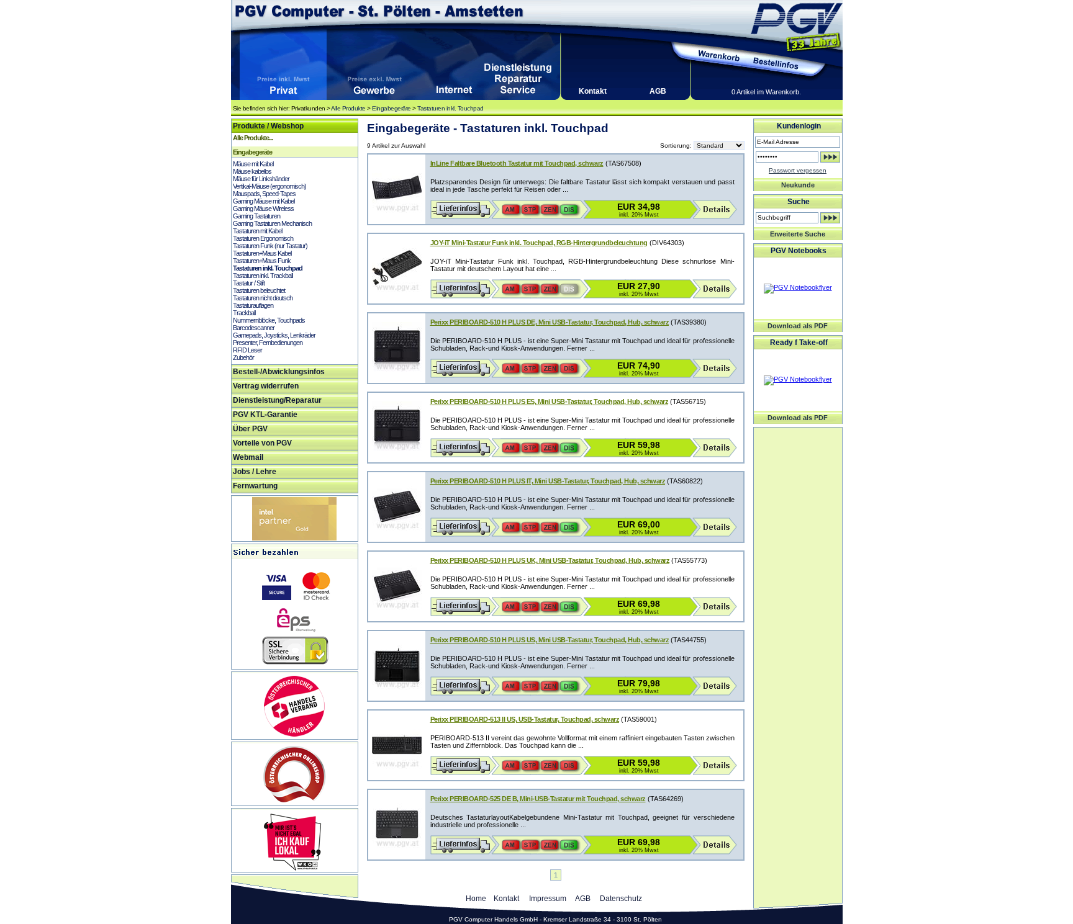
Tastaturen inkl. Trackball (262, 275)
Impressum (547, 898)
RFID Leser (247, 350)
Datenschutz (621, 898)
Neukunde (798, 185)
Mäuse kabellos (252, 171)
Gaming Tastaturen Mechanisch (272, 223)
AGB (658, 91)
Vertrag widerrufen (266, 386)
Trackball (244, 312)
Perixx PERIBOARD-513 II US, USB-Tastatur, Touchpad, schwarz (525, 719)
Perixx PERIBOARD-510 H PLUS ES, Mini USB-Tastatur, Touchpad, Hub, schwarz (549, 401)
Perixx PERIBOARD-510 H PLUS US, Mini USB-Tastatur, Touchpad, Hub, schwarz (549, 640)
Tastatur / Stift (249, 283)
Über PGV (250, 428)
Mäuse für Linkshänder (261, 178)
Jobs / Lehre (254, 471)
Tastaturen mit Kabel (257, 231)
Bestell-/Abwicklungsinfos (279, 371)
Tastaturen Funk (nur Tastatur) (270, 245)
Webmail (248, 457)
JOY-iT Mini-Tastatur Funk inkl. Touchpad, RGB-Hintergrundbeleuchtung (539, 242)
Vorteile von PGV (262, 443)
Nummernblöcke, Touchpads (269, 320)
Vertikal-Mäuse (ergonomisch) (269, 186)
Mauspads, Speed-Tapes (264, 193)
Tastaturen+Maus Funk (262, 260)
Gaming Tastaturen (256, 216)
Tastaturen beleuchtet (259, 290)
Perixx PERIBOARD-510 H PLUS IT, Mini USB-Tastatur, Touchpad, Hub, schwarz (548, 481)
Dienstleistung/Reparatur (277, 400)
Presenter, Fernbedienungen (267, 342)
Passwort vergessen (797, 170)
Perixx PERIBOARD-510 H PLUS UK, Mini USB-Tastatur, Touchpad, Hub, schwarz (550, 560)
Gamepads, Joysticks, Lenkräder (274, 335)
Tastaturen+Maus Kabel (262, 253)
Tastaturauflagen (253, 305)
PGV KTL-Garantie (265, 414)
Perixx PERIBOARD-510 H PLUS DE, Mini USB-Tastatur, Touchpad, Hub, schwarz (549, 322)
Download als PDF (797, 326)
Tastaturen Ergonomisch (263, 238)
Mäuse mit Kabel (253, 164)
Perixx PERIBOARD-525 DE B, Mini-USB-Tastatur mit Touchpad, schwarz (538, 798)
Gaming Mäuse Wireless (263, 208)
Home (476, 898)
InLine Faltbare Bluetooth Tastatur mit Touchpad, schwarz (517, 163)
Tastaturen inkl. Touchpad (450, 108)
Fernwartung (255, 486)
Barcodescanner (253, 327)
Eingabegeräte (391, 108)
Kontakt (593, 91)
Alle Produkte (348, 108)
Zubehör (243, 357)
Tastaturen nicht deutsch (262, 298)
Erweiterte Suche (797, 234)
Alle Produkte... (253, 137)
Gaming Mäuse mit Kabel (263, 201)
